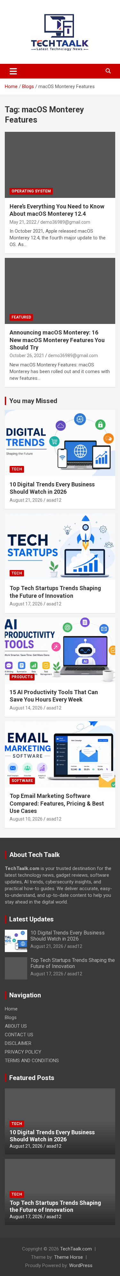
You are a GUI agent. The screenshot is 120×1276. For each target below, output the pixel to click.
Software (22, 780)
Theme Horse (68, 1257)
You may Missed (33, 401)
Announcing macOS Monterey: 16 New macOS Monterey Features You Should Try (57, 340)
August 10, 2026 (26, 819)
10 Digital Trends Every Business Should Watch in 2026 (67, 936)
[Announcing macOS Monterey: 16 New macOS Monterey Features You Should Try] (60, 291)
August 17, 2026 (26, 603)
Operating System (31, 191)
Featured (21, 317)
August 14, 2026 (26, 707)
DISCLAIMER (18, 1043)
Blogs (11, 1017)
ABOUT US (16, 1026)
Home (11, 1009)
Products (22, 677)
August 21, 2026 (26, 500)
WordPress (80, 1265)
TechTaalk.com (76, 1249)
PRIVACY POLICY (23, 1052)
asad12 (53, 500)
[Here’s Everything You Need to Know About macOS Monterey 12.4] (60, 164)
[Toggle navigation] (13, 71)
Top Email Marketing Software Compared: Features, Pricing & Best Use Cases (57, 803)
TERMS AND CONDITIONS (32, 1060)
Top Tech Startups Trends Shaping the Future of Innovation (72, 963)
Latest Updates (31, 919)
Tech (17, 469)
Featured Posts (31, 1078)
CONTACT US (19, 1035)
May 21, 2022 (23, 222)
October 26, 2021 (27, 355)
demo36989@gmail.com (65, 222)
